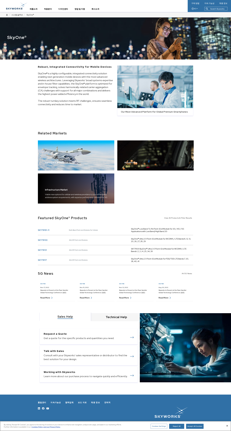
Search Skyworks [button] (217, 9)
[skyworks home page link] (16, 5)
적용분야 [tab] (48, 9)
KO (195, 9)
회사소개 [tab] (95, 9)
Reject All (176, 426)
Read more (46, 297)
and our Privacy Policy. (51, 427)
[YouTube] (47, 408)
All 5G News (187, 273)
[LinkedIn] (39, 408)
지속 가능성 (209, 3)
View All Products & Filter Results (178, 218)
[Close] (227, 425)
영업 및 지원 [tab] (80, 9)
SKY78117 (42, 260)
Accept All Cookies (194, 426)
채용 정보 (223, 3)
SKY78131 (42, 250)
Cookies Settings (159, 426)
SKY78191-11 (43, 230)
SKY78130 (42, 240)
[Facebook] (43, 408)
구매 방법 (195, 3)
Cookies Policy (37, 427)
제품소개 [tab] (33, 9)
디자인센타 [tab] (63, 9)
